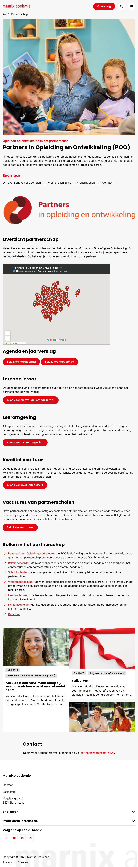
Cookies (23, 862)
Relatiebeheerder (18, 563)
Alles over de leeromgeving (25, 442)
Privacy (7, 862)
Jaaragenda (87, 182)
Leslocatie (9, 791)
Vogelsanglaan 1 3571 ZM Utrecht (13, 800)
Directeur (14, 614)
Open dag (104, 6)
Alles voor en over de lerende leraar (30, 400)
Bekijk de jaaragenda (23, 361)
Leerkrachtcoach (18, 595)
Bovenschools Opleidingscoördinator (31, 553)
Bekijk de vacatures (20, 527)
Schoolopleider (17, 572)
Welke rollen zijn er (60, 182)
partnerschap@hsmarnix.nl (97, 752)
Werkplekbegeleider (20, 581)
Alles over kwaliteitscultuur (25, 485)
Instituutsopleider (19, 604)
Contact (107, 182)
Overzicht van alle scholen (24, 182)
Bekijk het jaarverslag (61, 361)
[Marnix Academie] (16, 6)
